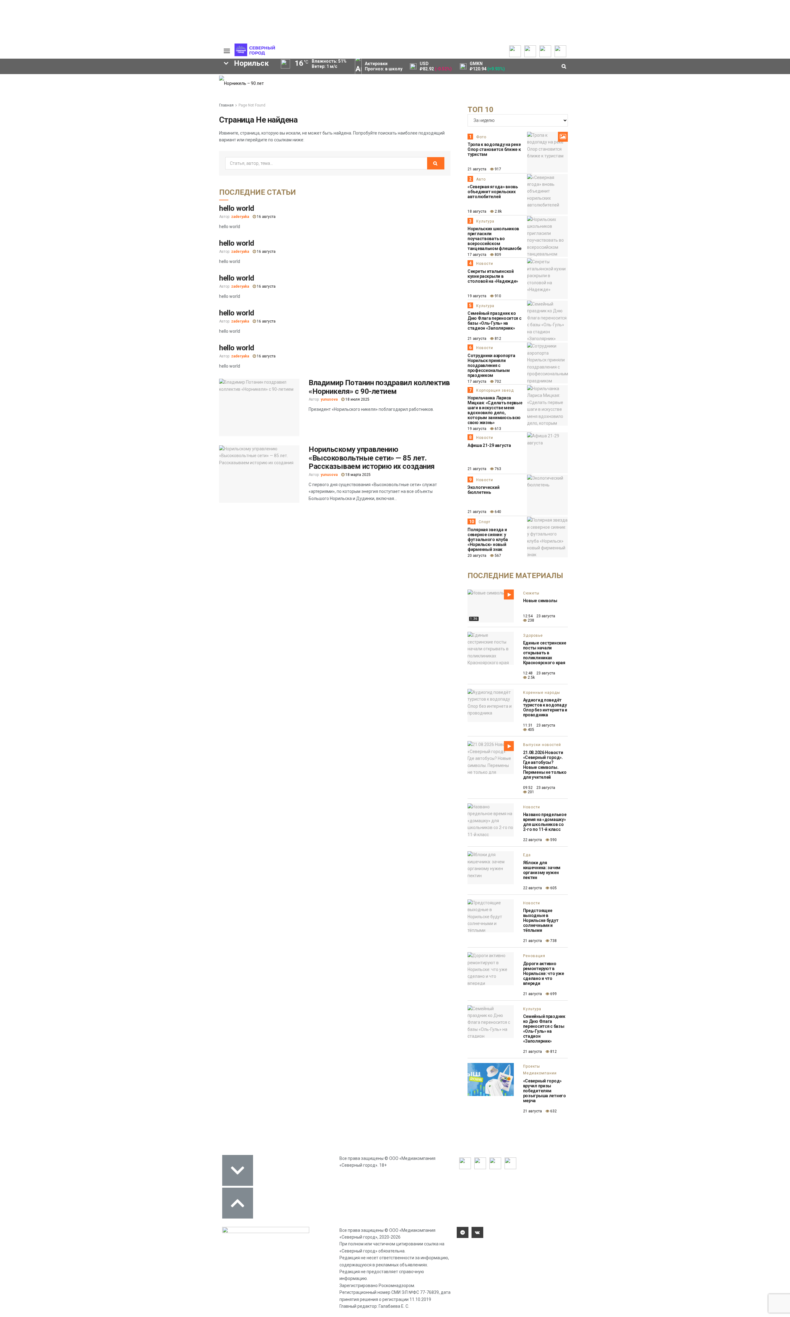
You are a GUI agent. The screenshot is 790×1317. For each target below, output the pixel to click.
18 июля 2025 (356, 399)
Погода (182, 116)
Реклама (184, 85)
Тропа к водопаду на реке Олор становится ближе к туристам (494, 149)
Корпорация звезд (495, 390)
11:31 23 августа (539, 725)
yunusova (329, 399)
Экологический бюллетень (483, 490)
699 (553, 994)
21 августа (477, 169)
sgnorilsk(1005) (180, 129)
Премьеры (134, 79)
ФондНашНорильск (149, 161)
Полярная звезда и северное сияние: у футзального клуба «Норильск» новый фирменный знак (488, 539)
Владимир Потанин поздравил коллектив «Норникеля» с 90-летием (379, 387)
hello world (236, 208)
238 (530, 620)
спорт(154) (168, 140)
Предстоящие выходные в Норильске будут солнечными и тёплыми (541, 920)
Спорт (484, 522)
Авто (481, 179)
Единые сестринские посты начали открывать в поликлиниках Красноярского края (544, 652)
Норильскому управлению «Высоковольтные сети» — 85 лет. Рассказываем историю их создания (372, 458)
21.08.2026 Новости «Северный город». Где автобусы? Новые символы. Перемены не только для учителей (545, 765)
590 (553, 840)
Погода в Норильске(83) (92, 161)
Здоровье (533, 635)
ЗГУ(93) (99, 150)
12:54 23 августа (539, 616)
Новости (81, 103)
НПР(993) (24, 140)
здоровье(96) (69, 150)
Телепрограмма (39, 79)
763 (497, 469)
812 (497, 338)
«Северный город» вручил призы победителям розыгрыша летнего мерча (544, 1090)
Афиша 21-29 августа (489, 445)
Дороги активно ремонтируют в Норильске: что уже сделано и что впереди (543, 973)
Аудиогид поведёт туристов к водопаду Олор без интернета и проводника (545, 707)
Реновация (534, 956)
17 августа (477, 254)
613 (497, 429)
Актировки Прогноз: (383, 66)
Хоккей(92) (126, 150)
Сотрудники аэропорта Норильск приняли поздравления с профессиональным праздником (491, 365)
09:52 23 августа (539, 788)
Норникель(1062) (98, 129)
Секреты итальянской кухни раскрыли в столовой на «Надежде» (493, 276)
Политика (184, 97)
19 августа (477, 296)
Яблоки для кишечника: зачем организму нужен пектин (542, 870)
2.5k (531, 677)
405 (530, 729)
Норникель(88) (187, 150)
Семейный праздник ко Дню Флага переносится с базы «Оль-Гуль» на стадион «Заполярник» (495, 321)
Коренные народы (541, 692)
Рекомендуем (138, 85)
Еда (527, 855)
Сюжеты (31, 91)
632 (553, 1111)
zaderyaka (240, 217)
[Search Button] (205, 179)
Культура (485, 221)
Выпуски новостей (41, 85)
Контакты (184, 91)
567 (497, 555)
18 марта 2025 (357, 475)
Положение (136, 97)
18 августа (477, 211)
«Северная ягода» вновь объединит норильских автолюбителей (493, 191)
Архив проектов (89, 97)
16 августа (266, 217)
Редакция (185, 79)
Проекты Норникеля (93, 79)
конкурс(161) (134, 140)
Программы (35, 97)
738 (553, 941)
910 (497, 296)
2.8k (498, 211)
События (133, 91)
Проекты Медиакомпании (90, 88)
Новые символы (540, 600)
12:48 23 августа (539, 673)
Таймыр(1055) (139, 129)
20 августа (477, 555)
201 (530, 792)
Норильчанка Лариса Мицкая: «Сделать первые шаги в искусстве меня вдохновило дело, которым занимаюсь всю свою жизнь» (495, 410)
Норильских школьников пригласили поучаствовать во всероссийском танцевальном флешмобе (495, 238)
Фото (481, 137)
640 (497, 512)
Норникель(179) (95, 140)
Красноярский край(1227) (44, 129)
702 (497, 381)
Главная (226, 105)
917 (497, 169)
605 (553, 888)
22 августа (532, 840)
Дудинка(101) (31, 150)
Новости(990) (55, 140)
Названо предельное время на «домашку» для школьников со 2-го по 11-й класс (545, 822)
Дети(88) (154, 150)
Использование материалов (190, 106)
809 (497, 254)
